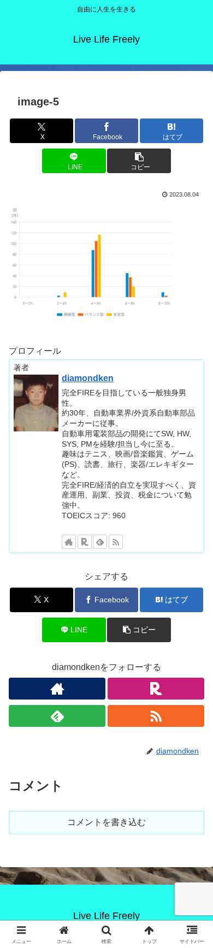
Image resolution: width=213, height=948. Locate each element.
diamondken (88, 378)
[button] (138, 161)
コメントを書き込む (106, 822)
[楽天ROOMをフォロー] (85, 542)
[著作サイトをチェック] (69, 542)
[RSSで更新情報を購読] (116, 542)
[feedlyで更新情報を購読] (100, 542)
